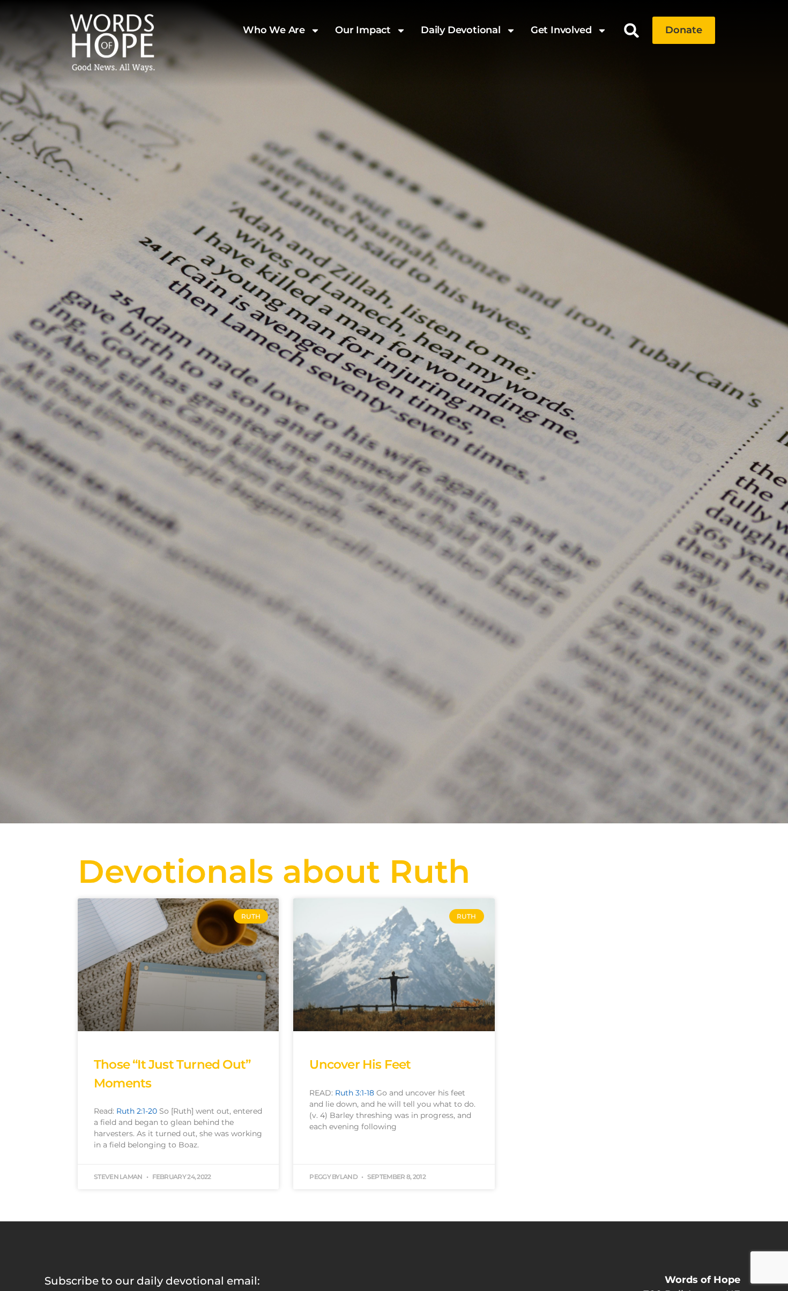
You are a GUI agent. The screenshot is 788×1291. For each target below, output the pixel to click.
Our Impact (363, 30)
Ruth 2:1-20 (136, 1111)
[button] (632, 30)
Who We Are (274, 30)
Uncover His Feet (360, 1064)
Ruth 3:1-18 (354, 1093)
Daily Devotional (461, 30)
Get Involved (561, 30)
